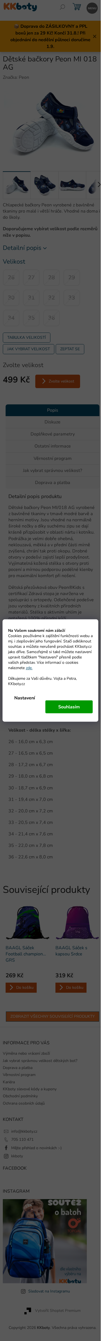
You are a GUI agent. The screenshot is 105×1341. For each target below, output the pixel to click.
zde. (29, 667)
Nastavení (24, 698)
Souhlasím (69, 707)
